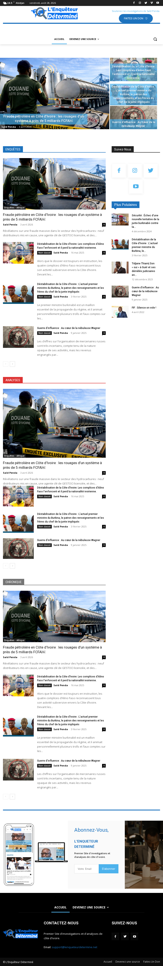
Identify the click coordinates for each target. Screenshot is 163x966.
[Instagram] (140, 3)
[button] (155, 39)
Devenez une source (127, 961)
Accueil (108, 961)
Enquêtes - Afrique (14, 207)
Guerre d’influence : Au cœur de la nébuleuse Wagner (68, 328)
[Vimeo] (151, 3)
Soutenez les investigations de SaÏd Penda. (136, 11)
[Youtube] (157, 3)
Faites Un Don (151, 961)
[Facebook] (134, 3)
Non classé (44, 252)
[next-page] (12, 364)
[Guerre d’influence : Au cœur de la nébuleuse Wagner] (133, 117)
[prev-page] (5, 364)
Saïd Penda (8, 126)
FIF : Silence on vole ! (144, 307)
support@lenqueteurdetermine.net (74, 947)
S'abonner (108, 868)
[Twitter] (145, 3)
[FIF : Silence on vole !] (120, 312)
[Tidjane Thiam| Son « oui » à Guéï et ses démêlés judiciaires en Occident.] (120, 267)
